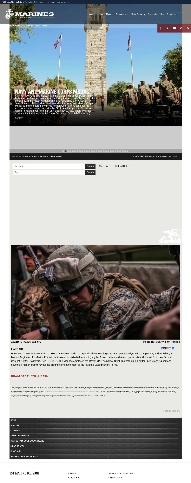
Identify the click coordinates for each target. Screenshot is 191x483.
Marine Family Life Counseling (27, 441)
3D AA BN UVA (17, 446)
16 (99, 151)
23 (115, 151)
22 (113, 151)
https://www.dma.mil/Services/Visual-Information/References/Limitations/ (70, 392)
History (14, 425)
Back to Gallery (171, 410)
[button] (61, 2)
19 (106, 151)
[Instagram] (181, 28)
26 (123, 151)
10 (85, 151)
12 (89, 151)
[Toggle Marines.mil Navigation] (183, 14)
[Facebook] (160, 28)
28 (127, 151)
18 (104, 151)
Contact (15, 430)
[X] (167, 28)
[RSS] (187, 28)
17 (101, 151)
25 (120, 151)
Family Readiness (19, 436)
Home (13, 420)
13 (92, 151)
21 (111, 151)
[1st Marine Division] (29, 14)
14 (94, 151)
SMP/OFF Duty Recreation (24, 456)
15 (96, 151)
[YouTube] (174, 28)
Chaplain (15, 451)
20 (108, 151)
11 (87, 151)
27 (125, 151)
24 (118, 151)
